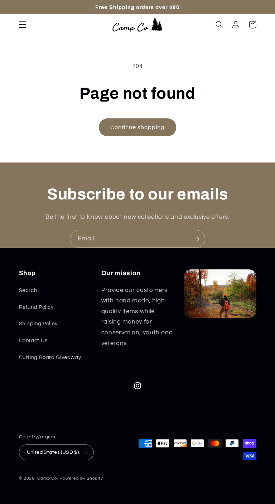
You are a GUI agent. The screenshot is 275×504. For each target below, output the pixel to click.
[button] (22, 25)
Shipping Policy (38, 323)
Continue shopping (137, 127)
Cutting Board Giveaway (50, 357)
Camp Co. (47, 478)
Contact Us (33, 340)
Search (28, 290)
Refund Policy (36, 307)
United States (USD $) (53, 452)
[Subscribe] (196, 239)
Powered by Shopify (81, 478)
